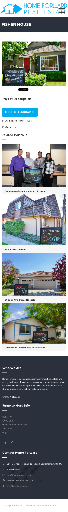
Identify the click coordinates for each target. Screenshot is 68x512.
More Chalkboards (19, 112)
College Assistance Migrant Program (26, 191)
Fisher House (25, 120)
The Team (7, 428)
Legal (4, 432)
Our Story (7, 416)
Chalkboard (11, 120)
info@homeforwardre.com (20, 475)
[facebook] (5, 442)
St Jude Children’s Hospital (20, 300)
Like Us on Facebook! (17, 485)
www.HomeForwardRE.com (20, 480)
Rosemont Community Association (25, 347)
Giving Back (7, 420)
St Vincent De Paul (15, 249)
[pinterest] (12, 442)
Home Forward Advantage (14, 424)
